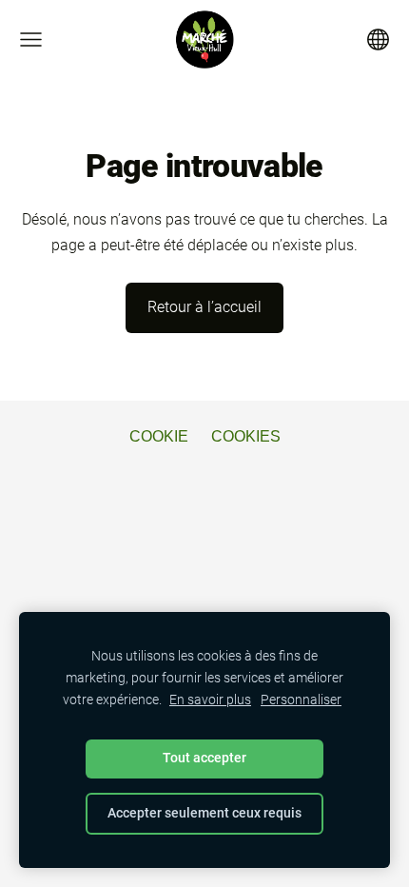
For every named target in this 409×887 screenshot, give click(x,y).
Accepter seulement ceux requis (204, 813)
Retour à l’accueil (204, 307)
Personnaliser (301, 700)
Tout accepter (204, 758)
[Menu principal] (31, 39)
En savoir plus (210, 700)
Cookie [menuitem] (158, 436)
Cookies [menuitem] (246, 436)
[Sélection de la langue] (378, 39)
